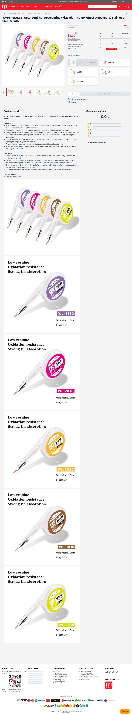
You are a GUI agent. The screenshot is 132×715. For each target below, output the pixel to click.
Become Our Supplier (61, 676)
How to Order (59, 682)
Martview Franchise (60, 678)
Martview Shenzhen (77, 44)
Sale (35, 7)
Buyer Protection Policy (87, 671)
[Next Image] (61, 55)
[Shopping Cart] (124, 6)
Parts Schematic (46, 7)
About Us (57, 671)
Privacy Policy (85, 678)
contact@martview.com (15, 689)
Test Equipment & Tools (17, 13)
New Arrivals (26, 7)
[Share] (127, 13)
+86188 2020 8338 (14, 671)
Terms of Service (85, 679)
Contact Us (58, 673)
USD (125, 2)
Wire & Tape (47, 13)
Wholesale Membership (62, 674)
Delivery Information (86, 673)
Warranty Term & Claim (87, 674)
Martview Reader (60, 681)
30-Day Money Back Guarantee (89, 676)
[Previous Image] (5, 55)
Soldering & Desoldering (34, 13)
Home (5, 13)
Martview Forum (59, 679)
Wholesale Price (111, 48)
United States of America (106, 2)
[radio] (83, 63)
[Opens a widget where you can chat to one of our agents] (124, 711)
